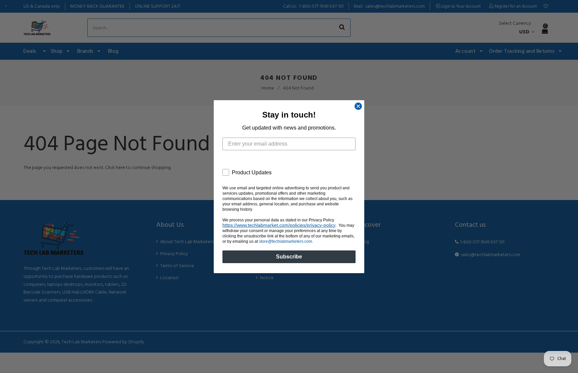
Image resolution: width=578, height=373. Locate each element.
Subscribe (289, 256)
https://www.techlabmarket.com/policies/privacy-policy (278, 225)
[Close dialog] (358, 106)
